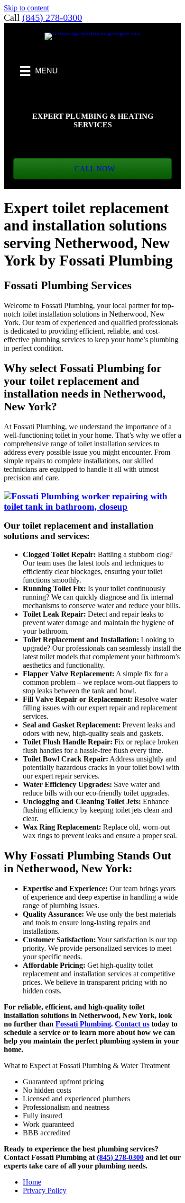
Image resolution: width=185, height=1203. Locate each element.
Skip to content (26, 8)
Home (32, 1182)
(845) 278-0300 (52, 17)
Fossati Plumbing (83, 1024)
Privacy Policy (44, 1190)
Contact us (132, 1024)
